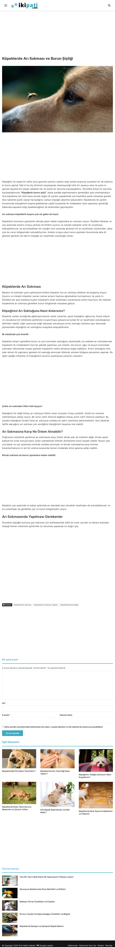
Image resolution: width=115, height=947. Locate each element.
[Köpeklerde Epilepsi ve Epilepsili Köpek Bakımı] (10, 930)
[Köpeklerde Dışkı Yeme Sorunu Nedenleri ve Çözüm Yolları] (19, 793)
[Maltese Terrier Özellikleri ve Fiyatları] (10, 905)
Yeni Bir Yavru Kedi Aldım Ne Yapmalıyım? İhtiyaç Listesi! (46, 877)
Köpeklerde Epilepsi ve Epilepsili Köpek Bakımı (42, 926)
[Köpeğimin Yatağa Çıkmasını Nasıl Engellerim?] (96, 760)
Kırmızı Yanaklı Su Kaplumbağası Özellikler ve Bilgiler (45, 914)
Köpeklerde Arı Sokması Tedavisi (46, 605)
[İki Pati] (24, 5)
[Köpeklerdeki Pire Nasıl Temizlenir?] (19, 758)
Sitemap (108, 945)
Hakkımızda (73, 945)
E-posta (6, 715)
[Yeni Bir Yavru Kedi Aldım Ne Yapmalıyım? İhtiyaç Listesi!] (10, 881)
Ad (4, 703)
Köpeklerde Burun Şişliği (69, 605)
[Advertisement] (57, 32)
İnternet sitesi (66, 715)
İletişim (101, 945)
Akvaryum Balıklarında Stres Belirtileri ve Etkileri (43, 889)
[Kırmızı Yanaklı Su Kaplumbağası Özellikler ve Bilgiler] (10, 918)
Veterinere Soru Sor (87, 945)
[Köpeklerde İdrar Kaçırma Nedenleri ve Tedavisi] (96, 795)
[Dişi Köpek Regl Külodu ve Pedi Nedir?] (57, 794)
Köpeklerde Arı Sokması (22, 605)
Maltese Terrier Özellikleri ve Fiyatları (37, 901)
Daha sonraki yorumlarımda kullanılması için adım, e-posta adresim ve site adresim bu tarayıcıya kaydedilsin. (53, 727)
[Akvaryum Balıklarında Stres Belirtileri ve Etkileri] (10, 893)
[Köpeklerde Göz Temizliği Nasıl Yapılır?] (57, 758)
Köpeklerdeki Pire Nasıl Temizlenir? (19, 771)
